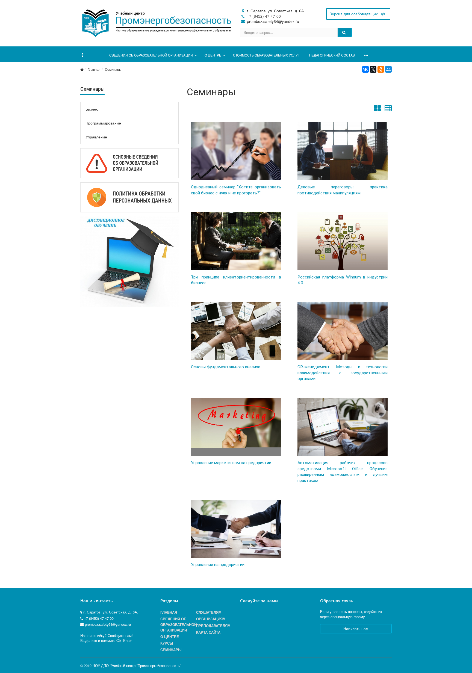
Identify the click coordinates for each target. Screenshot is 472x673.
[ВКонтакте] (365, 69)
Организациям (211, 618)
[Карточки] (377, 109)
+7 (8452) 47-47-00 (264, 16)
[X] (373, 69)
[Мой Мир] (388, 69)
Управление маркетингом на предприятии (231, 462)
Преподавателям (213, 625)
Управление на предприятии (217, 564)
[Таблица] (388, 109)
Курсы (166, 643)
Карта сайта (208, 632)
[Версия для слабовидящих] (358, 14)
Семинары (113, 69)
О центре (169, 636)
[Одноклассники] (380, 69)
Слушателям (209, 612)
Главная (94, 69)
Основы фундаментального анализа (225, 366)
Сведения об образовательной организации (178, 624)
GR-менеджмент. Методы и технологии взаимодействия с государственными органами (342, 372)
